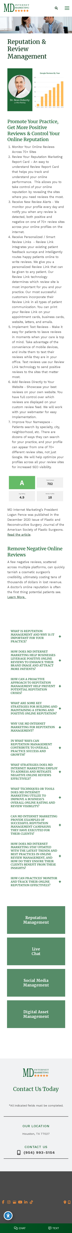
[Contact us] (65, 1202)
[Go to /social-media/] (36, 983)
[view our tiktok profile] (31, 1202)
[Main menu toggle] (67, 8)
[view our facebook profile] (3, 1202)
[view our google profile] (14, 1202)
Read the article (18, 534)
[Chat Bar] (36, 1227)
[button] (56, 9)
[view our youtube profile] (20, 1202)
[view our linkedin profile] (25, 1202)
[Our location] (69, 1202)
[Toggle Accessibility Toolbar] (8, 1215)
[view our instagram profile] (9, 1202)
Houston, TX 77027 (36, 1133)
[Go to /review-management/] (36, 920)
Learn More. (16, 597)
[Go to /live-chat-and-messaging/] (36, 951)
